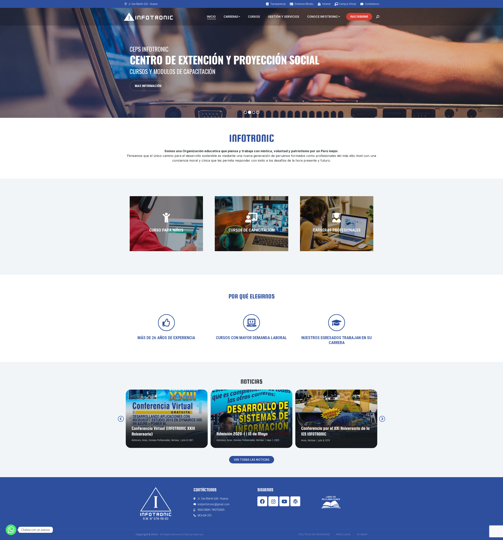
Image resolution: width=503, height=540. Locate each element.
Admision (136, 440)
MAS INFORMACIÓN (148, 86)
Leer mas (139, 447)
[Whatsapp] (11, 529)
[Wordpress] (295, 501)
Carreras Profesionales (159, 440)
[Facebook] (262, 501)
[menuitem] (275, 4)
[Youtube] (284, 501)
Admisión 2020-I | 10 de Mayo (242, 433)
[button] (251, 459)
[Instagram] (273, 501)
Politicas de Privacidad (314, 534)
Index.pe (198, 534)
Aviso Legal (343, 534)
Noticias (175, 440)
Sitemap (362, 534)
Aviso (144, 440)
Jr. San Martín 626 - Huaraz (143, 3)
